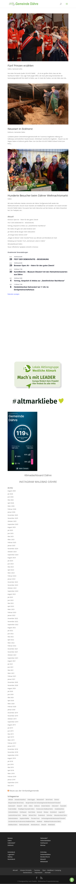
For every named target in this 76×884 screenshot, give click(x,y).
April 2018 (11, 770)
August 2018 (12, 758)
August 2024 (12, 558)
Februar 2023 (12, 612)
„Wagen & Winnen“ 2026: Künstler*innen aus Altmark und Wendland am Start (32, 238)
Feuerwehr (63, 806)
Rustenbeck (41, 815)
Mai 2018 (11, 767)
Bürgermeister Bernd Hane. (16, 803)
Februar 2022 (12, 646)
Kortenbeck (53, 812)
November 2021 (13, 652)
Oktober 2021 (12, 655)
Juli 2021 (10, 664)
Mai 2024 (11, 567)
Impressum (38, 872)
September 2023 (13, 591)
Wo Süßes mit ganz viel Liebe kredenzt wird (21, 229)
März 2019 (11, 740)
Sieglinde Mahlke (24, 818)
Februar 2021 (12, 676)
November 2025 (13, 518)
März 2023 (11, 609)
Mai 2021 (11, 670)
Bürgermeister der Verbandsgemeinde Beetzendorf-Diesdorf (43, 803)
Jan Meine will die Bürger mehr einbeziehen (21, 232)
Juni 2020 (10, 694)
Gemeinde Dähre (19, 132)
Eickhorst (10, 132)
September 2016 (13, 782)
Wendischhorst (35, 824)
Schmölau (49, 815)
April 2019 (11, 737)
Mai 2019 (11, 734)
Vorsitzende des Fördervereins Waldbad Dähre (21, 821)
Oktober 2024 (12, 552)
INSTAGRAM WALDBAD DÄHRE (38, 481)
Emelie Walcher (45, 806)
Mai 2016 (11, 786)
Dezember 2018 (13, 749)
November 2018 (13, 752)
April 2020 (11, 700)
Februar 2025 (12, 542)
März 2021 (11, 673)
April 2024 (11, 570)
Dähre (10, 69)
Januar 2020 (11, 710)
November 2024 (13, 549)
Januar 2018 (11, 779)
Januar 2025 (11, 545)
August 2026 (12, 491)
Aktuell (15, 870)
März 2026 (11, 506)
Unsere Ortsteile (25, 870)
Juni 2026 (10, 497)
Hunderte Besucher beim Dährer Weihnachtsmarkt (38, 195)
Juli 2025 (10, 530)
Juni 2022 (10, 634)
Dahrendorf (11, 806)
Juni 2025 (10, 533)
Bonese (57, 799)
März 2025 (11, 539)
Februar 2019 (12, 743)
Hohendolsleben (13, 812)
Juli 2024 (10, 561)
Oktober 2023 (12, 588)
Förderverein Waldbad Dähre (44, 809)
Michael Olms (32, 815)
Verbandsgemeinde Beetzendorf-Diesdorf (53, 818)
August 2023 (12, 594)
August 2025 (12, 527)
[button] (72, 880)
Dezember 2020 (13, 682)
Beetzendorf (40, 799)
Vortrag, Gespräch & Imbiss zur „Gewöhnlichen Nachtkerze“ (27, 226)
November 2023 (13, 585)
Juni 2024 (10, 564)
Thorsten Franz (35, 818)
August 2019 (12, 725)
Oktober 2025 (12, 521)
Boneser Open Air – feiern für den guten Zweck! (23, 220)
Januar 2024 (11, 579)
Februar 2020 (12, 706)
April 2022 (11, 640)
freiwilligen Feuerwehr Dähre (26, 809)
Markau (25, 815)
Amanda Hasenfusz (20, 799)
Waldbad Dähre (12, 824)
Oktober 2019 (12, 719)
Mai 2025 (11, 536)
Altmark (10, 799)
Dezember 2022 (13, 618)
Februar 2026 (12, 509)
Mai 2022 (11, 637)
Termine (37, 870)
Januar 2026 (11, 512)
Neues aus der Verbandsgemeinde (24, 790)
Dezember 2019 (13, 713)
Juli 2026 (10, 494)
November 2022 (13, 621)
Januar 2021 (11, 679)
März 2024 (11, 573)
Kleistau (46, 812)
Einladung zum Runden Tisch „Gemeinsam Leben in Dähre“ (26, 241)
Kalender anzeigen (13, 294)
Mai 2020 (11, 697)
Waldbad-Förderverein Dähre (52, 821)
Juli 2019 (10, 728)
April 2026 (11, 503)
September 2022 (13, 624)
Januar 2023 (11, 615)
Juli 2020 (10, 691)
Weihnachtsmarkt (24, 824)
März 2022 (11, 643)
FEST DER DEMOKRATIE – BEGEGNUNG (21, 223)
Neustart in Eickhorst (20, 129)
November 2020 (13, 685)
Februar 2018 (12, 776)
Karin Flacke (31, 812)
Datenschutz (27, 872)
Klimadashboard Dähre (15, 244)
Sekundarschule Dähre (60, 815)
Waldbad (39, 821)
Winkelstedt (51, 824)
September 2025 (13, 524)
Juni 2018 (10, 764)
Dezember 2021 (13, 649)
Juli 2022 (10, 630)
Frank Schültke (12, 809)
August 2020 (12, 688)
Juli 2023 (10, 597)
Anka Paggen (31, 799)
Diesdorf (19, 806)
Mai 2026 (11, 500)
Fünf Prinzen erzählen (21, 65)
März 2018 (11, 773)
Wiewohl (43, 824)
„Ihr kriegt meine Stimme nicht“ (18, 235)
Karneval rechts (17, 69)
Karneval (39, 812)
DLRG (25, 806)
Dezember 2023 (13, 582)
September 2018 (13, 755)
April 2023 (11, 606)
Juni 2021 (10, 667)
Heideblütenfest (59, 809)
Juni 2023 (10, 600)
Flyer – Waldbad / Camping (51, 870)
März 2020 (11, 704)
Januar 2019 (11, 746)
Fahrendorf (55, 806)
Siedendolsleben (13, 818)
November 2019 (13, 716)
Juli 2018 (10, 761)
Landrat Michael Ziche (14, 815)
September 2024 (13, 555)
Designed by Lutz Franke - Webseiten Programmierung (38, 881)
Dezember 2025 (13, 515)
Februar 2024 (12, 576)
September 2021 (13, 658)
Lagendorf (61, 812)
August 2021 (12, 661)
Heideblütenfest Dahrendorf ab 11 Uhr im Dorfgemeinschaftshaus (31, 288)
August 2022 (12, 628)
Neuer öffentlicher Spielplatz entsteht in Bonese (23, 247)
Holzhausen (23, 812)
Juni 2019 (10, 731)
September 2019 (13, 722)
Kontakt (48, 872)
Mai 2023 (11, 603)
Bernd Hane (49, 799)
